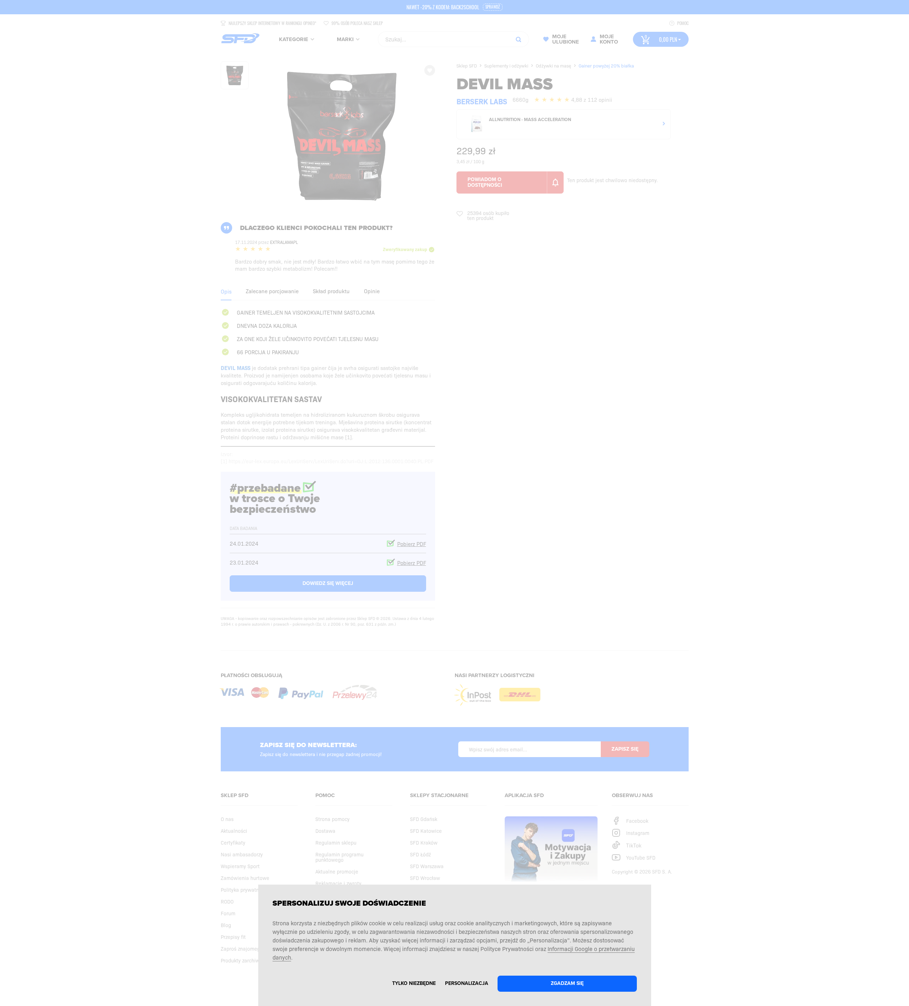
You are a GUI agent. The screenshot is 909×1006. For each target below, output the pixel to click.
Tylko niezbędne (414, 983)
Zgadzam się (567, 983)
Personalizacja (466, 983)
